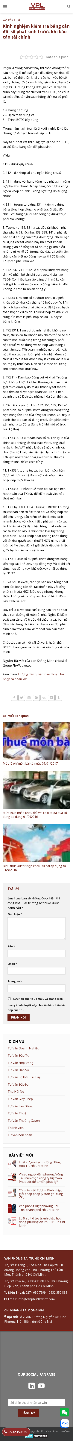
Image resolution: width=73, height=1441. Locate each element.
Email (12, 964)
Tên (11, 946)
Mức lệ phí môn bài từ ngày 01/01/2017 (30, 763)
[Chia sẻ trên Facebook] (14, 698)
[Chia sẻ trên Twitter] (21, 698)
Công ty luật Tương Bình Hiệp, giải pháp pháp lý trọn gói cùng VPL (41, 1194)
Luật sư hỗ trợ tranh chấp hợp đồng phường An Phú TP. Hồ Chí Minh (42, 1222)
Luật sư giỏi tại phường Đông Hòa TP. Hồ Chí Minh (40, 1164)
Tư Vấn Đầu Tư (18, 1055)
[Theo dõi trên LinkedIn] (31, 1386)
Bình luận (14, 914)
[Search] (68, 6)
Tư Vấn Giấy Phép (20, 1099)
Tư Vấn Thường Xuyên (24, 1121)
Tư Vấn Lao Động (20, 1106)
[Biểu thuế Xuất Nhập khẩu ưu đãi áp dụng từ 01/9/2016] (36, 843)
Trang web (14, 981)
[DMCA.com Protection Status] (36, 1435)
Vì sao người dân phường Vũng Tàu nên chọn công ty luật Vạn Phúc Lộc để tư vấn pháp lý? (41, 1178)
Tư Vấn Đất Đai (18, 1084)
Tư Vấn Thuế (17, 1113)
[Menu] (5, 6)
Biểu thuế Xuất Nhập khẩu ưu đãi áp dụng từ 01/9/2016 (34, 868)
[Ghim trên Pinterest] (36, 698)
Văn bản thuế (11, 19)
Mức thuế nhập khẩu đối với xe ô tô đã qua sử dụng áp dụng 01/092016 (35, 815)
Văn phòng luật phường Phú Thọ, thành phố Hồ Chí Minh (39, 1207)
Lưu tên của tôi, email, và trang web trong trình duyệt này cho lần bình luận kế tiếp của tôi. (36, 1004)
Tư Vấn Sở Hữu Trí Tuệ (24, 1077)
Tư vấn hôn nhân (20, 1135)
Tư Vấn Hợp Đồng (20, 1063)
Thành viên (16, 1128)
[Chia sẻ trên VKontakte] (43, 698)
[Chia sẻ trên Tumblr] (58, 698)
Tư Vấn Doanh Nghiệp (23, 1048)
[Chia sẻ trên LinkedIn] (51, 698)
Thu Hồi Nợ (16, 1092)
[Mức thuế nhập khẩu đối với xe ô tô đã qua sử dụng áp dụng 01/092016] (36, 790)
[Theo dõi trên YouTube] (41, 1386)
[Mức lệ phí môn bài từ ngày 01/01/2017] (36, 741)
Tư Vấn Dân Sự (18, 1070)
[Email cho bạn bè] (29, 698)
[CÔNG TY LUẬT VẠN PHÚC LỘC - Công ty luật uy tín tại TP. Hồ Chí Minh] (37, 6)
